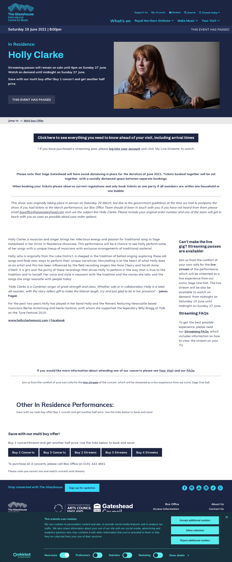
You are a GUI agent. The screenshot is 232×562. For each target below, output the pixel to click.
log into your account (124, 149)
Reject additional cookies (195, 540)
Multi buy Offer (34, 120)
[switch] (97, 555)
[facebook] (184, 487)
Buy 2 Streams (85, 452)
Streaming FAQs (196, 331)
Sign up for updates (82, 487)
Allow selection (195, 530)
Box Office (172, 504)
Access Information (166, 509)
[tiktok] (213, 487)
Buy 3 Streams (116, 452)
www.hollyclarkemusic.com (28, 320)
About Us (217, 504)
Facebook (58, 320)
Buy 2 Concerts (23, 452)
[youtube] (198, 487)
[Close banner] (227, 517)
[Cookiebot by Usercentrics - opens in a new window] (22, 555)
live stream (90, 382)
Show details (177, 555)
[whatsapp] (220, 487)
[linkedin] (206, 487)
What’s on (120, 20)
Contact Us (216, 509)
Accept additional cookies (195, 520)
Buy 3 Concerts (54, 452)
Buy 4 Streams (147, 452)
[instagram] (191, 487)
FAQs (190, 370)
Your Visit (166, 370)
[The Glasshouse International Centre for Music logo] (21, 12)
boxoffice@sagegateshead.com (41, 212)
